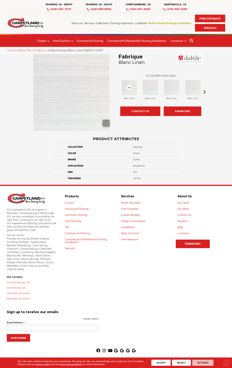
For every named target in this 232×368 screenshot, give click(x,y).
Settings (202, 362)
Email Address (16, 322)
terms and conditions (71, 364)
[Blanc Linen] (129, 87)
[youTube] (110, 350)
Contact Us (140, 111)
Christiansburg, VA (18, 282)
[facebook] (98, 350)
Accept (161, 362)
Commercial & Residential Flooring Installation (137, 40)
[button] (210, 18)
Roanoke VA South (18, 293)
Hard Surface (61, 40)
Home (11, 50)
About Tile (24, 50)
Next (204, 86)
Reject (181, 362)
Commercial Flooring (90, 40)
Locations (177, 40)
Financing (182, 111)
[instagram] (104, 350)
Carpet (41, 40)
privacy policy (43, 364)
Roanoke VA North (18, 298)
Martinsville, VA (16, 287)
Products (39, 50)
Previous (116, 86)
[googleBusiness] (116, 350)
